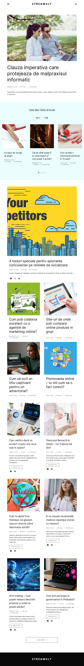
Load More (40, 640)
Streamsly (42, 4)
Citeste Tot (15, 467)
